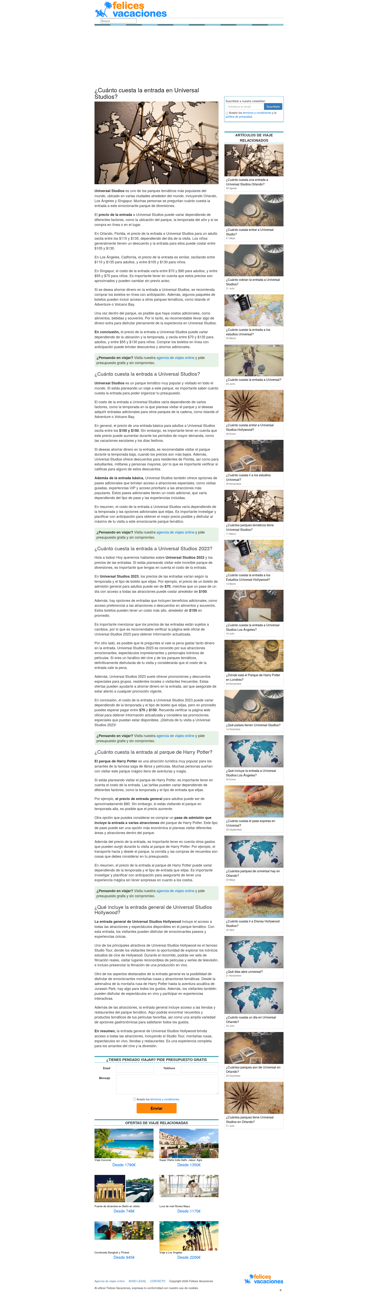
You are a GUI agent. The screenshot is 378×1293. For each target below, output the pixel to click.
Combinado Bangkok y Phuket (111, 1252)
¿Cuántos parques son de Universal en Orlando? (253, 1069)
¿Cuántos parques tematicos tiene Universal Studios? (250, 527)
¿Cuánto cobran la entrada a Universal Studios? (253, 281)
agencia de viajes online (175, 357)
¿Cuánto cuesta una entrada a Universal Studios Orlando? (247, 181)
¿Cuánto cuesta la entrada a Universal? (253, 379)
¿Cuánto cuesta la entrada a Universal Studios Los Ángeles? (253, 627)
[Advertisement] (189, 57)
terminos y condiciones (257, 113)
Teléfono (169, 1068)
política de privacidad (239, 116)
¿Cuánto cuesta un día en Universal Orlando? (251, 1019)
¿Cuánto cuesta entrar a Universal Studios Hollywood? (250, 427)
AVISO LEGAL (137, 1281)
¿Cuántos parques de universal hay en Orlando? (253, 873)
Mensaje (104, 1078)
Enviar (157, 1108)
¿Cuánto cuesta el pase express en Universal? (250, 823)
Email (106, 1068)
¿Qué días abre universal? (244, 971)
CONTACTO (157, 1281)
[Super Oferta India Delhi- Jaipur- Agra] (189, 1145)
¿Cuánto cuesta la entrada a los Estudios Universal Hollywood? (248, 577)
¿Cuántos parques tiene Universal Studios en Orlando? (250, 1119)
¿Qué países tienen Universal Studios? (253, 725)
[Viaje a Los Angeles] (189, 1236)
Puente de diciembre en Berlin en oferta (117, 1206)
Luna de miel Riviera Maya (174, 1206)
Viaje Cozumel (102, 1160)
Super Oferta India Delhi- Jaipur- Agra (180, 1160)
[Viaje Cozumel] (124, 1143)
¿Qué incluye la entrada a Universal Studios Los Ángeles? (251, 772)
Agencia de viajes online (109, 1281)
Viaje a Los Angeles (170, 1252)
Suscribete (273, 106)
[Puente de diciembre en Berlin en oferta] (124, 1188)
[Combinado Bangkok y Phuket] (124, 1230)
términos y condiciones (164, 1099)
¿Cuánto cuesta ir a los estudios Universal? (248, 477)
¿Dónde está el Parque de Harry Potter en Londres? (253, 677)
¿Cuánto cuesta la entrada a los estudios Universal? (248, 331)
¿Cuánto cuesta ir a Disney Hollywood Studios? (253, 923)
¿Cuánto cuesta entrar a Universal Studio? (250, 231)
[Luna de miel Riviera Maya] (189, 1186)
